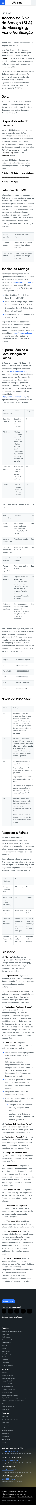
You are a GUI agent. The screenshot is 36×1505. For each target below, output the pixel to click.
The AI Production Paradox (10, 1395)
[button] (33, 2)
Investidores (5, 1433)
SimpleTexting (6, 1354)
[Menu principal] (2, 2)
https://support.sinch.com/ (20, 371)
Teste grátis (5, 1442)
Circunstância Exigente (25, 1497)
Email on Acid (6, 1351)
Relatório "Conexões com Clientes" (13, 1401)
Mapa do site (6, 1409)
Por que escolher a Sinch (10, 1419)
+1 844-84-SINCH (8, 1451)
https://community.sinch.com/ (14, 397)
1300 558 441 (7, 1479)
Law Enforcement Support (14, 1495)
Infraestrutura (6, 1425)
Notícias (4, 1372)
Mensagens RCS (7, 1392)
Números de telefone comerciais (12, 1331)
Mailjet (4, 1348)
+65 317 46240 (8, 1470)
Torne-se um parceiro (8, 1389)
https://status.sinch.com (22, 282)
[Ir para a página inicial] (18, 2)
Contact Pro (5, 1362)
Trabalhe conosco (7, 1430)
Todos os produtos (7, 1365)
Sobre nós (5, 1416)
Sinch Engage (6, 1337)
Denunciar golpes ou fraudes (12, 1494)
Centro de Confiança (8, 1378)
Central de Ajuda (7, 1381)
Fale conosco (6, 1439)
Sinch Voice (5, 1334)
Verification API (6, 1343)
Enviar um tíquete (7, 1387)
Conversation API (7, 1340)
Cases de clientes (7, 1375)
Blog (3, 1403)
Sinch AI (4, 1428)
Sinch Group (5, 1422)
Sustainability (6, 1436)
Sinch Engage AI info (8, 1406)
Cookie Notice (22, 1491)
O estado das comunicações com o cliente (15, 1398)
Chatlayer (5, 1359)
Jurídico (4, 1491)
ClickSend (5, 1357)
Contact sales (8, 1301)
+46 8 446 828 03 (9, 1460)
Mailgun (4, 1345)
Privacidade (12, 1491)
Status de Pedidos (7, 1384)
